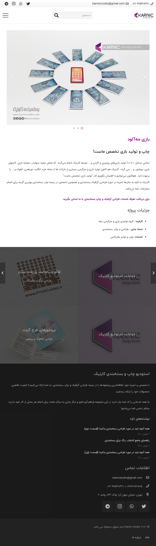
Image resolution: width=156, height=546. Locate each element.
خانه (147, 537)
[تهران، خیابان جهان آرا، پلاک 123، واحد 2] (145, 495)
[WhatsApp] (21, 3)
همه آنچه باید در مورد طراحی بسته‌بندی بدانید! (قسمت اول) (117, 452)
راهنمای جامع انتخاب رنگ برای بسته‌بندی (127, 440)
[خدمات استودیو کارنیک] (117, 276)
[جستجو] (56, 15)
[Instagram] (13, 3)
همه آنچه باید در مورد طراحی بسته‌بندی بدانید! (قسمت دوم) (117, 429)
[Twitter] (28, 3)
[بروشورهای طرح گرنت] (39, 334)
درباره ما (136, 537)
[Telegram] (6, 3)
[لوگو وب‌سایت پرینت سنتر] (39, 276)
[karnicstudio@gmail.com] (145, 478)
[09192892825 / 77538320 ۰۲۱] (145, 486)
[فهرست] (6, 15)
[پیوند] (143, 15)
